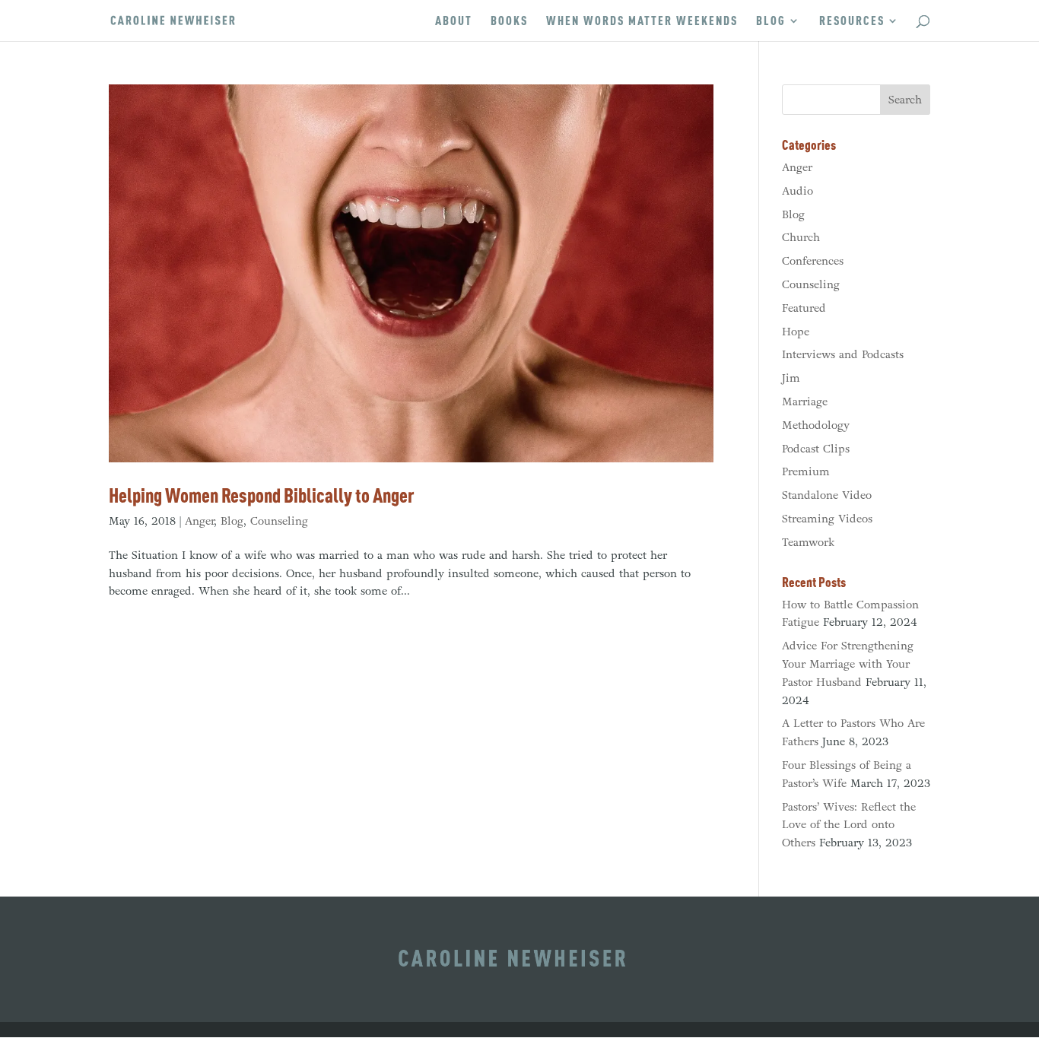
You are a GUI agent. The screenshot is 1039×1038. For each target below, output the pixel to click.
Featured (804, 308)
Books (509, 21)
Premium (806, 471)
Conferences (813, 261)
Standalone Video (827, 495)
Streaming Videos (827, 518)
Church (801, 237)
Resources (852, 21)
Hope (795, 331)
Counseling (279, 521)
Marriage (805, 401)
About (453, 21)
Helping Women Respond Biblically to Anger (262, 495)
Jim (791, 378)
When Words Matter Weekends (642, 21)
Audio (797, 191)
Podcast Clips (816, 449)
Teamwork (808, 542)
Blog (771, 21)
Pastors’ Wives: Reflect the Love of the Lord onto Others (849, 825)
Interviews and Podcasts (843, 354)
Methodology (816, 425)
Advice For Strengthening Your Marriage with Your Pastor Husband (847, 664)
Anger (199, 521)
